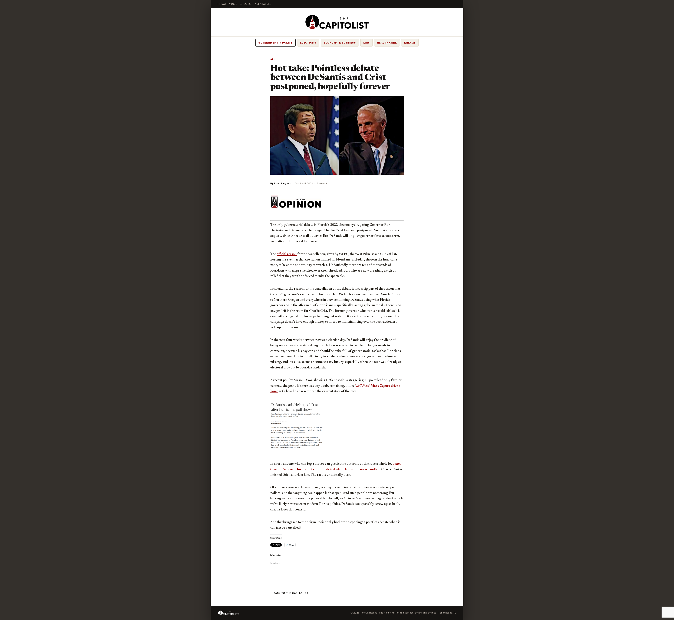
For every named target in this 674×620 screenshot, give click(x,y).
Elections (308, 42)
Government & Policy (275, 42)
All (273, 59)
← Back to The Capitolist (289, 593)
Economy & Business (340, 42)
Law (366, 42)
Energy (410, 42)
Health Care (387, 42)
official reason (287, 254)
